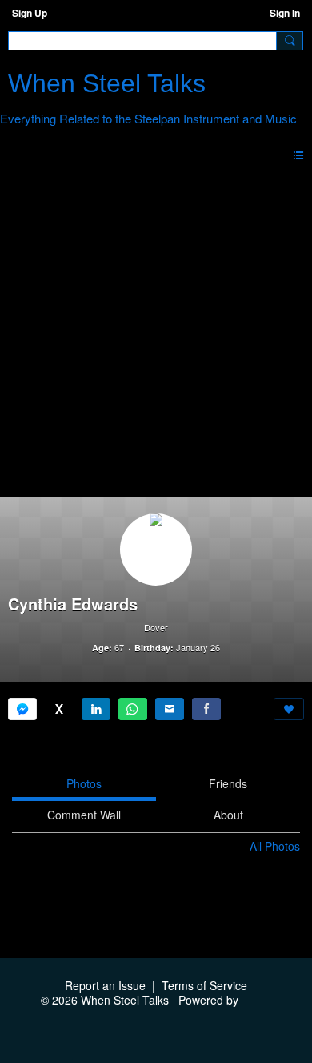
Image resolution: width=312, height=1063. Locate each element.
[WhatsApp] (132, 709)
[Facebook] (206, 709)
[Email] (169, 709)
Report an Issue (105, 985)
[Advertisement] (156, 333)
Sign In (285, 13)
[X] (59, 709)
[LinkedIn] (96, 709)
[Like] (289, 709)
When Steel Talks (107, 83)
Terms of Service (204, 985)
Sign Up (29, 13)
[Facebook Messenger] (22, 709)
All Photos (275, 846)
